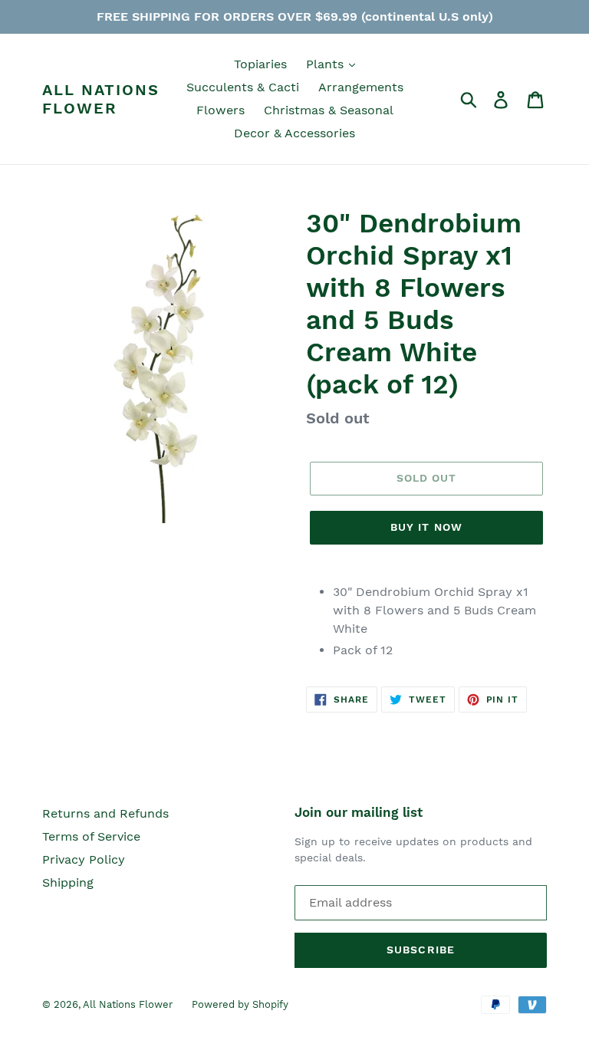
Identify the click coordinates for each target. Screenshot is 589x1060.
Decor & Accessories (294, 133)
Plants (326, 64)
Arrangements (360, 87)
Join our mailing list (358, 812)
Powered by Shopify (240, 1004)
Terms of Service (91, 836)
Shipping (68, 882)
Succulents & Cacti (242, 87)
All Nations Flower (101, 99)
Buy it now (426, 527)
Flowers (220, 110)
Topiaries (260, 64)
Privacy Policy (83, 859)
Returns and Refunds (105, 813)
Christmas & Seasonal (328, 110)
